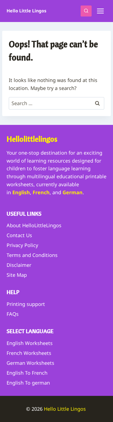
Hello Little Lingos (65, 408)
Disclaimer (19, 265)
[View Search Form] (86, 11)
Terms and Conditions (32, 255)
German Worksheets (30, 363)
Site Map (17, 275)
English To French (27, 372)
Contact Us (19, 235)
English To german (28, 382)
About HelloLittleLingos (34, 225)
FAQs (13, 314)
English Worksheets (30, 343)
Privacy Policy (22, 245)
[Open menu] (100, 11)
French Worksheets (29, 353)
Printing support (26, 304)
